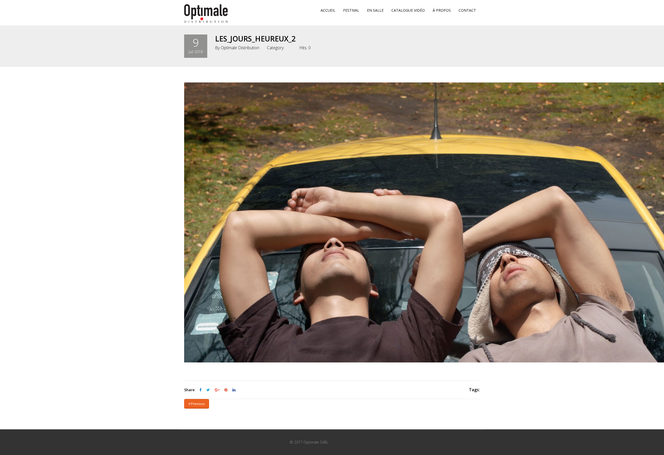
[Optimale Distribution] (206, 13)
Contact (467, 10)
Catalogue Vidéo (408, 10)
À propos (442, 10)
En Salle (375, 10)
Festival (351, 10)
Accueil (328, 10)
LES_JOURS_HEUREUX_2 (255, 39)
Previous (197, 403)
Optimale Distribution (240, 48)
